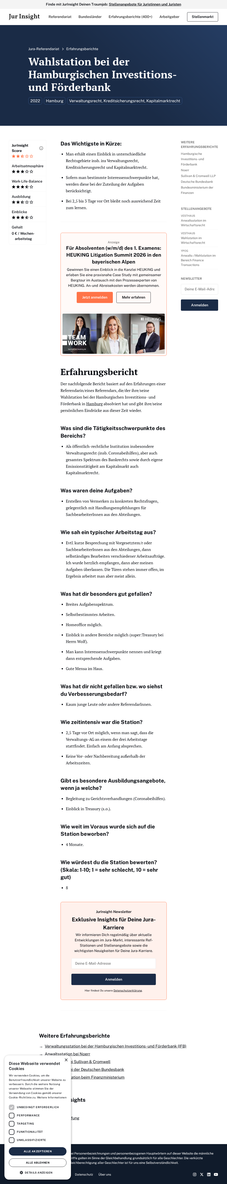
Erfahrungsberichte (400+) (130, 17)
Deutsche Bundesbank (197, 181)
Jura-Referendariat (43, 49)
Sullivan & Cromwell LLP (198, 176)
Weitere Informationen (52, 1097)
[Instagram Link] (194, 1174)
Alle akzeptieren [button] (38, 1151)
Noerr (185, 170)
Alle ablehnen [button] (37, 1162)
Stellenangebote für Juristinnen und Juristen (145, 4)
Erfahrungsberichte (82, 49)
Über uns (104, 1174)
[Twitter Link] (202, 1174)
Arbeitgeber (169, 17)
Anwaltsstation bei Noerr (67, 1054)
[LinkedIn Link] (209, 1174)
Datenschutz (84, 1174)
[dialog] (37, 1117)
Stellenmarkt (202, 17)
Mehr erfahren (133, 297)
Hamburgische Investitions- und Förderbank (192, 159)
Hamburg (94, 403)
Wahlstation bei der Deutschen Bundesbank (84, 1069)
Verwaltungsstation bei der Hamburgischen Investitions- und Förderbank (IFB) (115, 1046)
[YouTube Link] (216, 1174)
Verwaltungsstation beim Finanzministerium (85, 1077)
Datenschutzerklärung (128, 990)
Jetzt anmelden (94, 297)
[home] (24, 17)
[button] (60, 17)
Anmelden (113, 979)
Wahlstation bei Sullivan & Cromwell (77, 1061)
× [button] (66, 1060)
